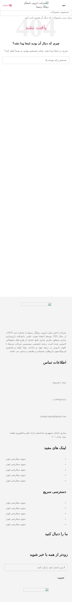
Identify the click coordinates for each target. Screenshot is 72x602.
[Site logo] (36, 5)
